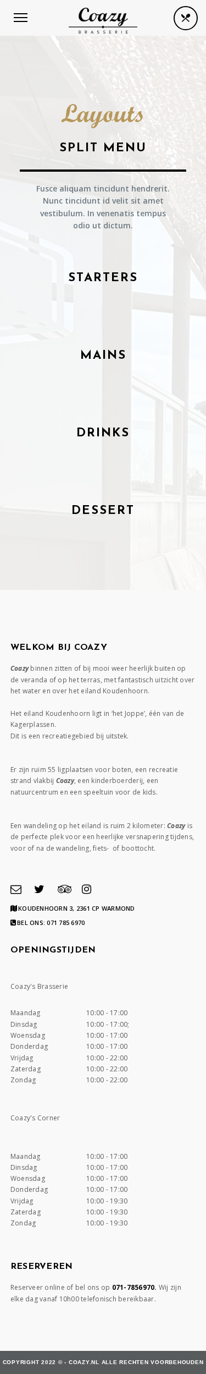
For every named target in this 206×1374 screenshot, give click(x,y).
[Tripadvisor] (65, 889)
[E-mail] (15, 889)
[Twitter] (39, 889)
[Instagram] (86, 889)
